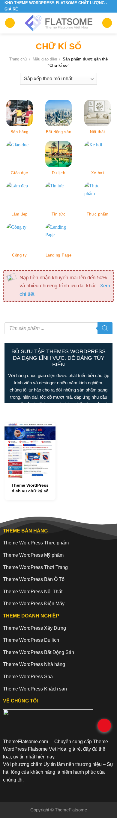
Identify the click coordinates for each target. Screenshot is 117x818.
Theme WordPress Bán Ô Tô (33, 579)
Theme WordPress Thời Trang (35, 567)
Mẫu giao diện (45, 59)
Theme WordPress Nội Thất (32, 591)
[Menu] (10, 23)
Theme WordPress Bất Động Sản (38, 652)
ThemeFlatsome (71, 809)
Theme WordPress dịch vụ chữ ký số (30, 488)
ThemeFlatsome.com (25, 741)
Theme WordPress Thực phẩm (36, 542)
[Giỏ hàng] (107, 23)
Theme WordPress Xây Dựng (34, 628)
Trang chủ (18, 59)
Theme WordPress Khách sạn (35, 688)
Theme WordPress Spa (28, 676)
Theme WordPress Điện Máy (33, 603)
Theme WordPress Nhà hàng (34, 664)
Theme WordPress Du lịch (31, 640)
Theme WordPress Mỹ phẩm (33, 555)
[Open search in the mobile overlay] (58, 328)
